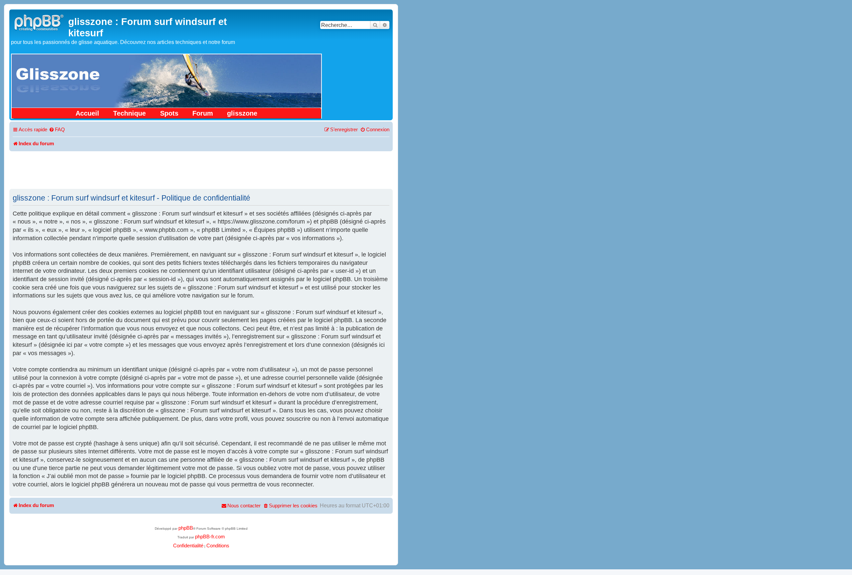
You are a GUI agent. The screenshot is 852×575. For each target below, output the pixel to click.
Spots (169, 113)
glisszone (242, 113)
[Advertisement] (201, 170)
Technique (129, 113)
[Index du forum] (39, 22)
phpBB (185, 528)
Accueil (87, 113)
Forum (202, 113)
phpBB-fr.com (210, 536)
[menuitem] (57, 130)
